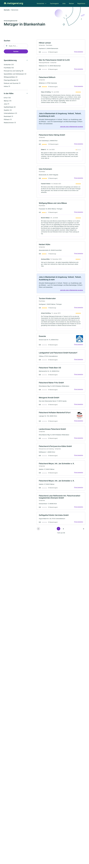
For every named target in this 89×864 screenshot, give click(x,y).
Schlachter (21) (9, 64)
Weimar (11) (7, 101)
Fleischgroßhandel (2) (11, 80)
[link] (61, 47)
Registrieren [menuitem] (81, 3)
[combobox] (16, 46)
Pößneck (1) (8, 119)
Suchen (15, 51)
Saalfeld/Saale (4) (10, 107)
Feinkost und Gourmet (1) (12, 83)
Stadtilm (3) (8, 110)
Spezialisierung (10, 60)
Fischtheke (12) (9, 68)
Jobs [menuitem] (63, 3)
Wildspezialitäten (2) (10, 77)
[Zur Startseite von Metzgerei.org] (13, 3)
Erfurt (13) (7, 98)
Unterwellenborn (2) (10, 113)
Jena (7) (6, 104)
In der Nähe (8, 93)
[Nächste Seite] (83, 528)
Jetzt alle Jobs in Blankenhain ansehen (71, 126)
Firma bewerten (78, 51)
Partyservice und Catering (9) (13, 71)
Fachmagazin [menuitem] (54, 3)
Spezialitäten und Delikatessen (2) (15, 74)
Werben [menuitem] (71, 3)
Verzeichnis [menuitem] (40, 3)
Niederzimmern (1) (10, 122)
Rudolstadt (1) (8, 116)
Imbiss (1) (7, 86)
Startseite (7, 10)
